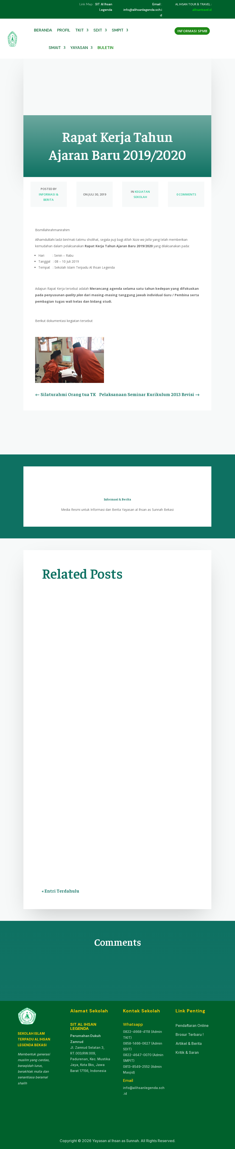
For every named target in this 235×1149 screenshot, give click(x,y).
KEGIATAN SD (150, 709)
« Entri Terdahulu (60, 890)
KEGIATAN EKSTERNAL (123, 786)
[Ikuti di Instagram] (45, 4)
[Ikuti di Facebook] (27, 4)
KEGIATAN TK (127, 722)
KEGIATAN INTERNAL (122, 709)
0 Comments (186, 194)
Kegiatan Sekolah (59, 716)
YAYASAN (79, 47)
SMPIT (117, 30)
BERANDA (43, 30)
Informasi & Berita (67, 709)
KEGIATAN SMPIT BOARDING (96, 716)
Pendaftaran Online (192, 1025)
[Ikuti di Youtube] (36, 4)
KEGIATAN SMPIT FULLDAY (94, 722)
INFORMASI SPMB (192, 31)
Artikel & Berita (189, 1043)
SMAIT (55, 47)
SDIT (97, 30)
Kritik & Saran (187, 1052)
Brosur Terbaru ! (190, 1034)
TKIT (79, 30)
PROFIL (63, 30)
